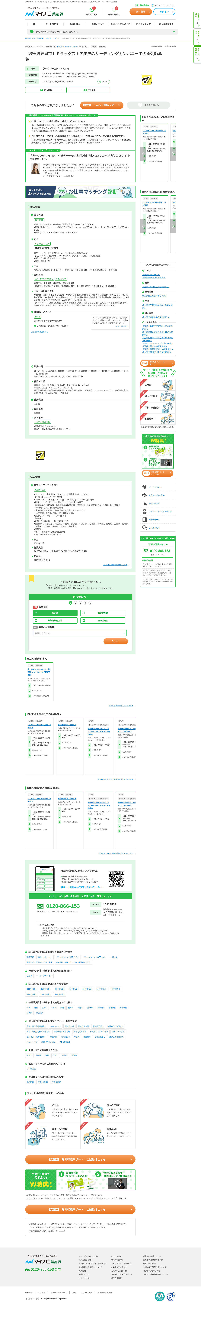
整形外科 (90, 1008)
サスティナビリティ (59, 1293)
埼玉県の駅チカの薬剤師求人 (154, 346)
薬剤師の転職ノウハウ (152, 1256)
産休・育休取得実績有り (44, 279)
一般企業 (113, 957)
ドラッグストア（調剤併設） (67, 957)
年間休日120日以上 (115, 1026)
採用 (74, 1293)
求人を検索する (166, 24)
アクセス (104, 82)
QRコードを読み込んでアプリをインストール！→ (82, 887)
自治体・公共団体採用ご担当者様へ (93, 1264)
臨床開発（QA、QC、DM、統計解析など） (73, 962)
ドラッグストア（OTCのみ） (94, 957)
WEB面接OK (65, 1042)
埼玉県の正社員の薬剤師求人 (154, 296)
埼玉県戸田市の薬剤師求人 (153, 277)
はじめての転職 (149, 1264)
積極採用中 (39, 220)
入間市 (55, 1055)
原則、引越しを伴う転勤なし (38, 1032)
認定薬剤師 (103, 613)
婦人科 (29, 1013)
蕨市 (47, 1055)
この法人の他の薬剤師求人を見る (115, 565)
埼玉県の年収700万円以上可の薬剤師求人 (157, 327)
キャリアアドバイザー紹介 (121, 1264)
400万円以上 (60, 989)
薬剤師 (55, 613)
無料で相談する (122, 326)
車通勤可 (87, 1037)
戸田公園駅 (56, 1082)
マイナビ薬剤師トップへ (88, 1256)
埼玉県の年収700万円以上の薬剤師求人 (157, 306)
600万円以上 (115, 989)
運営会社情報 (116, 1278)
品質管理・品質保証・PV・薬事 (39, 962)
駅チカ (37, 317)
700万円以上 (46, 994)
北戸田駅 (30, 1082)
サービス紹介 (52, 24)
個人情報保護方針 (105, 1293)
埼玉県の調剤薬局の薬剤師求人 (155, 317)
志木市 (74, 1055)
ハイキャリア (32, 1042)
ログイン (164, 11)
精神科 (70, 1008)
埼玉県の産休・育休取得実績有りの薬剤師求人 (157, 339)
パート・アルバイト (44, 976)
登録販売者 (103, 620)
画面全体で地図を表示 (39, 332)
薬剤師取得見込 (55, 620)
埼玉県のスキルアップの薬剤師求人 (157, 343)
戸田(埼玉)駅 (43, 1082)
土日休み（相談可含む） (36, 1037)
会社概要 (28, 1293)
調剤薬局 (30, 957)
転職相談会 (75, 24)
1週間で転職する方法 (151, 1271)
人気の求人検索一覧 (119, 1271)
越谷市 (38, 1055)
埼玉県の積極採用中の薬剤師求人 (156, 352)
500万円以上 (88, 989)
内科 (28, 1008)
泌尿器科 (39, 1013)
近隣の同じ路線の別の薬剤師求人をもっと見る (116, 853)
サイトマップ (84, 1278)
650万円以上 (32, 994)
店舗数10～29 (83, 1026)
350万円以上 (46, 989)
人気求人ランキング (119, 1267)
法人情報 (91, 90)
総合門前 (53, 1037)
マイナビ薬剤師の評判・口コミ (155, 1274)
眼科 (62, 1008)
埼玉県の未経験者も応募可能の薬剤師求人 (157, 333)
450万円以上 (74, 989)
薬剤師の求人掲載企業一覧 (121, 1274)
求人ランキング (143, 24)
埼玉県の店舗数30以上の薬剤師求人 (157, 349)
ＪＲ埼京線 (31, 1069)
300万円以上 (32, 989)
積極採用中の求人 (48, 1042)
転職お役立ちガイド (120, 24)
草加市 (29, 1055)
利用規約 (82, 1271)
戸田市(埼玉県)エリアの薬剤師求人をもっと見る (115, 779)
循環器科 (123, 1008)
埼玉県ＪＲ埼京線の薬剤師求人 (155, 287)
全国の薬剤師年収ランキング (154, 1267)
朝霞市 (65, 1055)
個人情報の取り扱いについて (90, 1267)
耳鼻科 (53, 1008)
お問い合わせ (84, 1274)
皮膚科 (44, 1008)
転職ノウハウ (98, 24)
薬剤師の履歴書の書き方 (153, 1260)
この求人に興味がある (99, 105)
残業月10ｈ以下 (118, 1032)
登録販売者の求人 (116, 1037)
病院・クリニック (45, 957)
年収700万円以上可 (42, 244)
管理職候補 (65, 1037)
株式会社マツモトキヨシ (67, 47)
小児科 (80, 1008)
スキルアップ (61, 279)
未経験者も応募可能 (42, 422)
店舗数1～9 (69, 1026)
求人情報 (48, 90)
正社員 (29, 976)
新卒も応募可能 (80, 1032)
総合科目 (101, 1008)
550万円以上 (102, 989)
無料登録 (140, 11)
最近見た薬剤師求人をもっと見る (121, 706)
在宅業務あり (100, 1037)
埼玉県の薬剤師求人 (151, 275)
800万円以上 (60, 994)
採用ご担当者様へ (142, 5)
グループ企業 (86, 1293)
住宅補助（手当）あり (99, 1032)
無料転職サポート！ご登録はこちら (78, 1159)
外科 (36, 1008)
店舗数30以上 (40, 490)
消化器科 (112, 1008)
